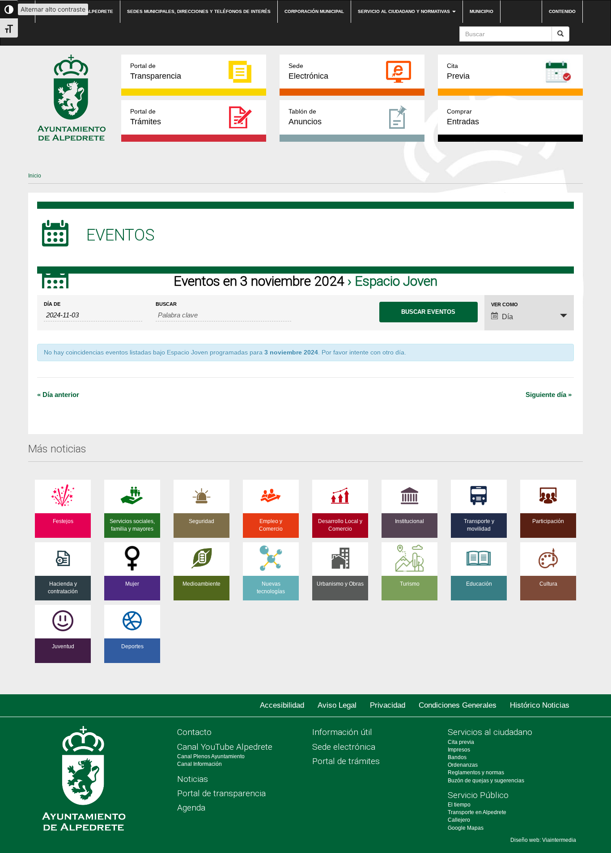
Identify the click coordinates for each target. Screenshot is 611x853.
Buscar (166, 304)
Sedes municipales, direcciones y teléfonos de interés (199, 11)
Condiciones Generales (457, 705)
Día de (52, 304)
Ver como (504, 304)
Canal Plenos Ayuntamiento (211, 756)
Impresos (459, 750)
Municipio (481, 11)
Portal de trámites (346, 761)
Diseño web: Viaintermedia (543, 840)
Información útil (342, 732)
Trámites (145, 117)
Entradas (463, 117)
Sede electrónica (343, 747)
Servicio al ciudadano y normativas (404, 11)
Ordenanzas (463, 765)
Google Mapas (466, 828)
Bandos (457, 757)
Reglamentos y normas (476, 772)
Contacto (194, 732)
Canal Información (199, 764)
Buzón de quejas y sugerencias (486, 780)
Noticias (192, 779)
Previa (458, 71)
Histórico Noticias (539, 705)
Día (507, 317)
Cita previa (461, 742)
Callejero (459, 820)
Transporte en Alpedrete (477, 812)
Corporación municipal (314, 11)
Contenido (562, 11)
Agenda (191, 807)
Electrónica (308, 71)
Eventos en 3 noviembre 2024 (259, 281)
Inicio (34, 176)
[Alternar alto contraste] (9, 9)
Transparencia (155, 71)
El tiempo (459, 805)
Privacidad (387, 705)
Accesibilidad (282, 705)
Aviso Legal (337, 705)
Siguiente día (549, 394)
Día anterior (58, 394)
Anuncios (305, 117)
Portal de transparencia (221, 793)
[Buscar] (560, 34)
